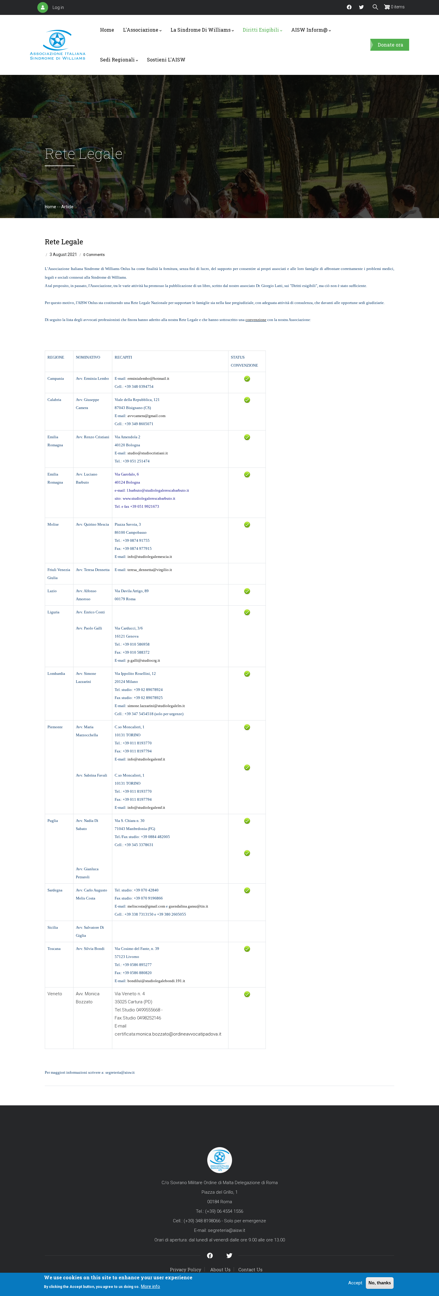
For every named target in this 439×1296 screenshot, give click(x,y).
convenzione (255, 319)
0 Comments (94, 255)
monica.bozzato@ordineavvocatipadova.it (178, 1034)
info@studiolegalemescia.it (150, 556)
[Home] (57, 44)
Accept (355, 1283)
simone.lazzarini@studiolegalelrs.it (156, 705)
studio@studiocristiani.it (148, 453)
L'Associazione (140, 30)
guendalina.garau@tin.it (188, 906)
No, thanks (380, 1282)
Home (107, 30)
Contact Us (250, 1269)
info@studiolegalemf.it (146, 759)
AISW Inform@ (309, 30)
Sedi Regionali (117, 59)
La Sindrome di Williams (201, 30)
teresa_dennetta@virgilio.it (150, 569)
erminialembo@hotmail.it (148, 378)
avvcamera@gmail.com (146, 416)
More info (150, 1286)
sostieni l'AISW (166, 59)
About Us (220, 1269)
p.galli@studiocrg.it (144, 660)
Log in (58, 7)
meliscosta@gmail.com (146, 906)
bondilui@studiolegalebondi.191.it (156, 981)
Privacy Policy (185, 1269)
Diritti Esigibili (261, 30)
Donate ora (390, 44)
